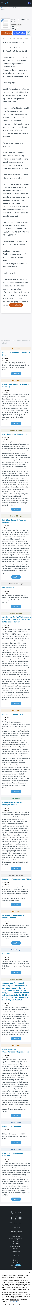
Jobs (12, 1265)
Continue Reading (16, 305)
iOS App (15, 1249)
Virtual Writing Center (15, 1239)
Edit (8, 38)
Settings (19, 38)
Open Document (7, 33)
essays (9, 7)
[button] (2, 2)
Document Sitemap (16, 1231)
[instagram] (20, 1219)
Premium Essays (15, 1234)
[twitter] (16, 1219)
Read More (16, 374)
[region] (16, 1289)
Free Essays (16, 1236)
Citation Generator (15, 1246)
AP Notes (16, 1241)
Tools (13, 38)
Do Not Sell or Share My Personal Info (16, 1304)
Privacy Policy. (14, 1301)
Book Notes (15, 1244)
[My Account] (30, 3)
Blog (15, 1268)
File (4, 38)
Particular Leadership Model (20, 20)
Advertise (16, 1262)
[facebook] (12, 1219)
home (2, 7)
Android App (16, 1251)
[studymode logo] (11, 3)
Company (16, 1260)
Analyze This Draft (19, 33)
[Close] (30, 1273)
